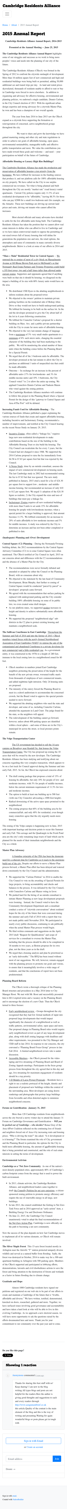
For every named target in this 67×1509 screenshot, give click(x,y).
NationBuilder (18, 1499)
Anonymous (17, 1375)
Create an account (35, 1447)
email (14, 1495)
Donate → (10, 1469)
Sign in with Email (33, 1440)
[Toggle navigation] (7, 14)
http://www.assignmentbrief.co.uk (30, 1404)
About (14, 24)
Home (5, 24)
